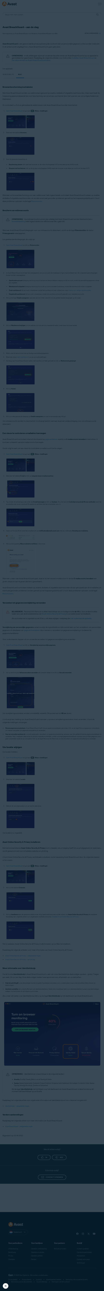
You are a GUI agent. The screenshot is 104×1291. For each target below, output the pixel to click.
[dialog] (52, 645)
